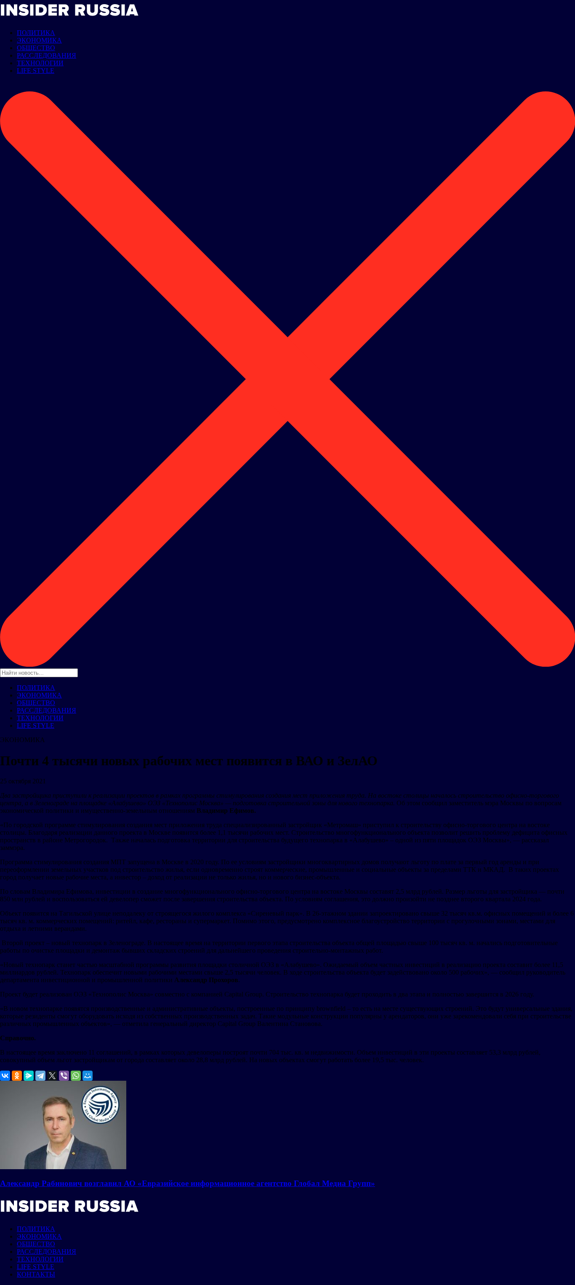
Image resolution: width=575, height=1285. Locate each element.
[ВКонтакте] (5, 1076)
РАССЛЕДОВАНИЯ (46, 55)
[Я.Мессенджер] (29, 1076)
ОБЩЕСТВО (36, 47)
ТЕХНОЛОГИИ (40, 63)
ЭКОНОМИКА (39, 40)
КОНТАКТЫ (36, 1274)
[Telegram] (40, 1076)
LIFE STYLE (35, 70)
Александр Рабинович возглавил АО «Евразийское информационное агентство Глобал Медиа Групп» (187, 1183)
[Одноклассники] (17, 1076)
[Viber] (64, 1076)
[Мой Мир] (88, 1076)
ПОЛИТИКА (36, 32)
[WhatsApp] (76, 1076)
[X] (52, 1076)
